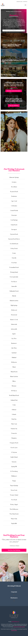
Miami (14, 367)
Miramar (14, 386)
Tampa (14, 481)
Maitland (14, 357)
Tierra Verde (14, 490)
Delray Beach (14, 248)
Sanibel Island (14, 457)
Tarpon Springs (14, 485)
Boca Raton (14, 187)
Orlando (14, 414)
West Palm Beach (14, 514)
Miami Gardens (14, 376)
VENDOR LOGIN (19, 1)
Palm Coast (14, 424)
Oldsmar (14, 409)
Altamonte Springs (14, 177)
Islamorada (14, 324)
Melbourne (14, 362)
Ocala (14, 405)
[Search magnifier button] (24, 30)
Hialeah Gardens (14, 300)
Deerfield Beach (14, 243)
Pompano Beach (14, 443)
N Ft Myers (14, 391)
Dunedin (14, 258)
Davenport (14, 229)
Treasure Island (14, 495)
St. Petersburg (14, 471)
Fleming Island (14, 272)
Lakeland (14, 353)
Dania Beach (14, 225)
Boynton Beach (14, 191)
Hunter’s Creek (14, 319)
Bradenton (14, 196)
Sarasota (14, 462)
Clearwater (14, 215)
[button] (13, 91)
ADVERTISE (25, 1)
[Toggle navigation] (25, 5)
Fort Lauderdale (14, 277)
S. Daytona (14, 452)
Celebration (14, 206)
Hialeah (14, 296)
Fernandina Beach (14, 267)
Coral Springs (14, 220)
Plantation (14, 438)
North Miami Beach (14, 395)
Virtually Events (14, 630)
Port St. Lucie (14, 447)
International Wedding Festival (19, 626)
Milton (14, 381)
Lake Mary (14, 348)
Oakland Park (14, 400)
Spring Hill (14, 466)
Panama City (14, 428)
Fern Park (14, 262)
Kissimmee (14, 343)
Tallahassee (14, 476)
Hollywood (14, 310)
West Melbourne (14, 509)
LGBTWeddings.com (15, 621)
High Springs (14, 305)
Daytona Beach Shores (14, 239)
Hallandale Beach (14, 291)
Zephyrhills (14, 523)
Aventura (14, 182)
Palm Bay (14, 419)
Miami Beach (14, 372)
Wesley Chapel (14, 504)
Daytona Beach (14, 234)
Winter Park (14, 519)
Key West (14, 338)
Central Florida (14, 210)
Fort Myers (14, 281)
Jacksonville (14, 329)
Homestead (14, 315)
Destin (14, 253)
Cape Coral (14, 201)
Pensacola (14, 433)
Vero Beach (14, 500)
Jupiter (14, 334)
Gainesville (14, 286)
